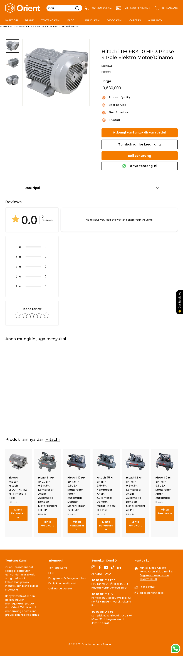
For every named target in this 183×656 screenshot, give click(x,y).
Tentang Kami (50, 20)
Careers (135, 20)
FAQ (51, 573)
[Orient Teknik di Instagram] (93, 567)
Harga (106, 81)
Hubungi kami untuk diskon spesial (139, 132)
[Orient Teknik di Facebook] (100, 567)
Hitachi (106, 72)
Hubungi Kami (90, 20)
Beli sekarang (139, 155)
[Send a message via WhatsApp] (175, 648)
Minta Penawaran (18, 413)
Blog (70, 20)
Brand (29, 20)
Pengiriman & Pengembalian (67, 578)
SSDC (95, 648)
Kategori (11, 20)
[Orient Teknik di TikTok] (113, 567)
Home (4, 26)
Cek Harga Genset (60, 588)
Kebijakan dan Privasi (62, 583)
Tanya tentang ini (142, 166)
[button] (32, 246)
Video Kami (114, 20)
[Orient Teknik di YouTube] (106, 567)
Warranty (155, 20)
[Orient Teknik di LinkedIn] (119, 567)
